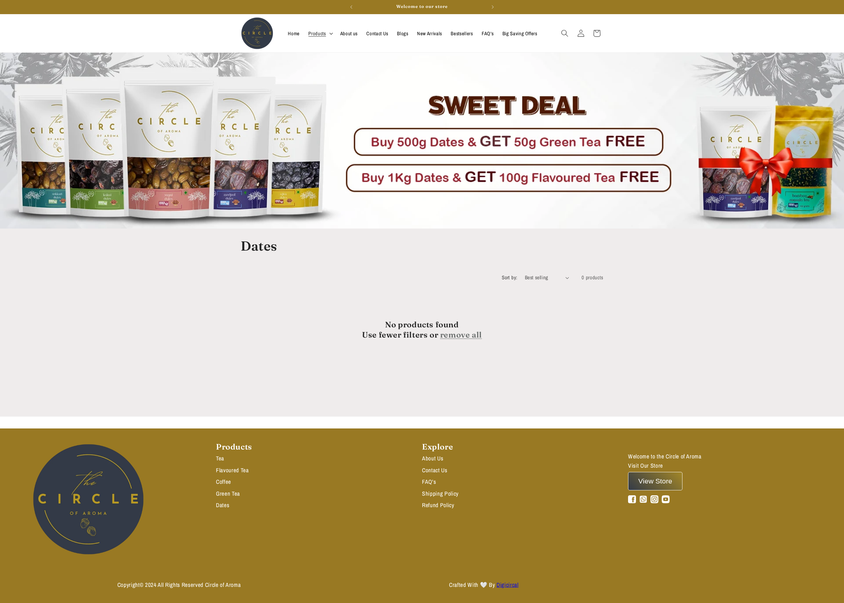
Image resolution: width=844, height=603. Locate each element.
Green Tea (228, 493)
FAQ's (429, 481)
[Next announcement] (493, 7)
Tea (220, 458)
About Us (432, 458)
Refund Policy (438, 505)
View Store (655, 481)
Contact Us (434, 470)
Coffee (223, 481)
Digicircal (508, 585)
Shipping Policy (440, 493)
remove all (461, 335)
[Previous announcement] (351, 7)
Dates (222, 505)
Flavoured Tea (232, 470)
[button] (320, 33)
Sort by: (510, 277)
